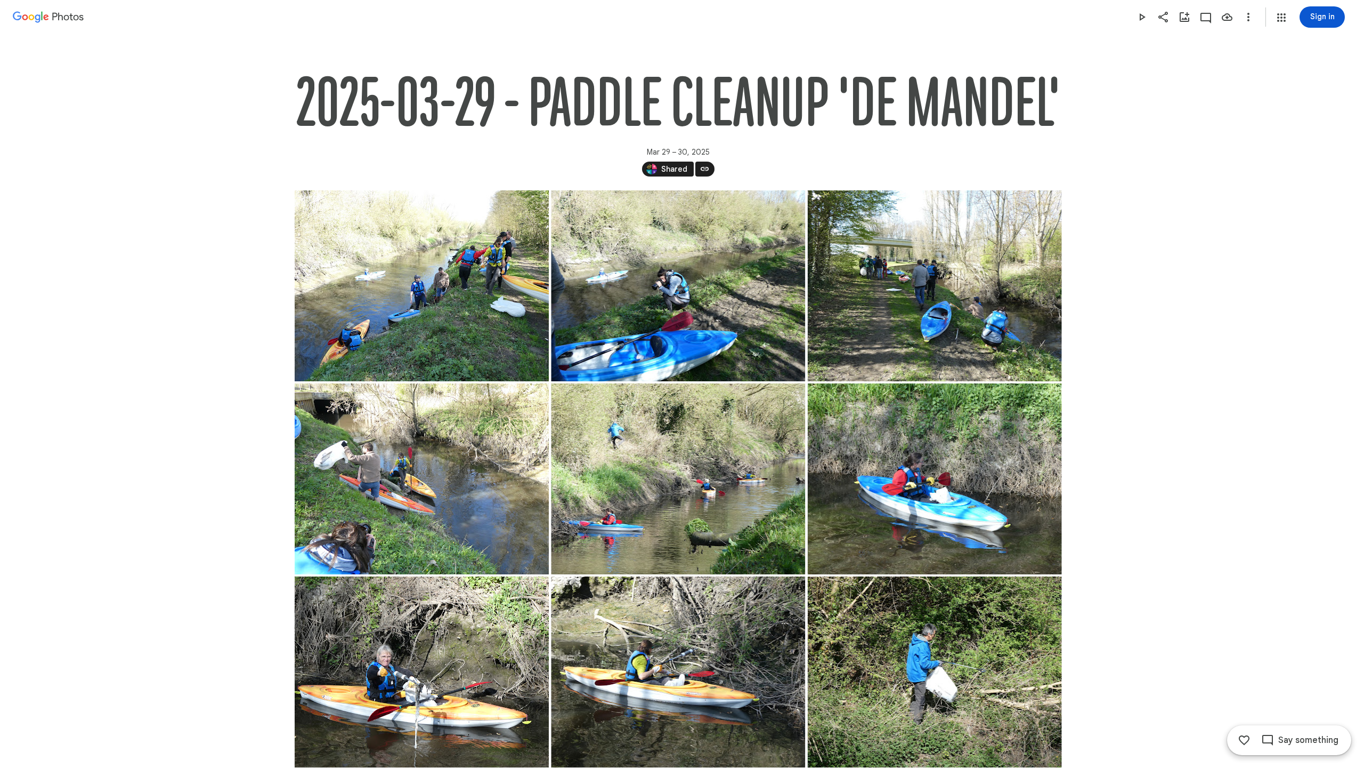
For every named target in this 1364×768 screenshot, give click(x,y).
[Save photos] (1227, 17)
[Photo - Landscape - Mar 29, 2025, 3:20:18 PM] (934, 285)
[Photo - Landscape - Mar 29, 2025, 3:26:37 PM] (934, 478)
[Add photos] (1184, 17)
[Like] (1244, 740)
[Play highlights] (1142, 17)
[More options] (1248, 17)
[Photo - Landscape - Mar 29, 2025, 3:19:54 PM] (422, 285)
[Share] (1163, 17)
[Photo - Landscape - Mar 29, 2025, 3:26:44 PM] (422, 672)
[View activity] (1205, 17)
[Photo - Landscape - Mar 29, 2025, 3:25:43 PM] (678, 478)
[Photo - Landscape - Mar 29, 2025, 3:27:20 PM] (678, 672)
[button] (1281, 17)
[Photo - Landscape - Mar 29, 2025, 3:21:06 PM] (422, 478)
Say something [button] (1308, 740)
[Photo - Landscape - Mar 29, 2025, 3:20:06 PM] (678, 285)
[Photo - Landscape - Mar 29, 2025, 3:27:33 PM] (934, 672)
